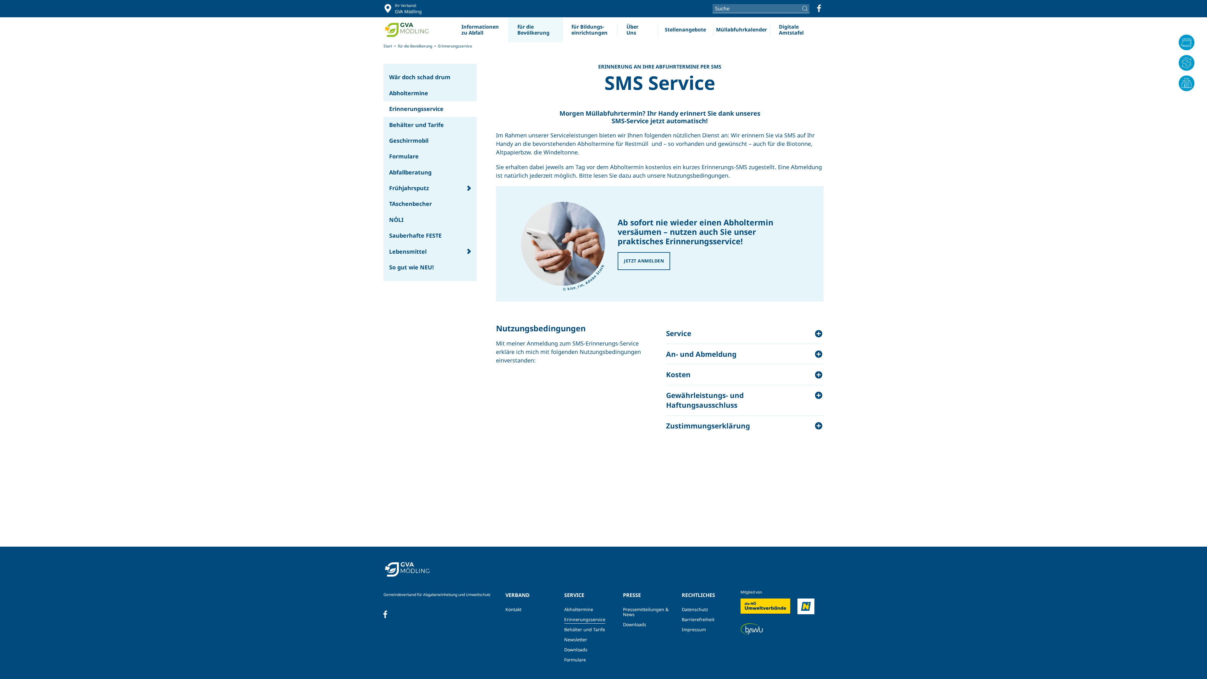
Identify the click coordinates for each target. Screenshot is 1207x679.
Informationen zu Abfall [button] (480, 29)
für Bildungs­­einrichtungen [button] (589, 29)
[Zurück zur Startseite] (409, 29)
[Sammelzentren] (1186, 83)
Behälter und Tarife (584, 629)
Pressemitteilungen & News (646, 611)
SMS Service (659, 82)
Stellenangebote (685, 29)
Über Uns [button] (632, 29)
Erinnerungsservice (584, 619)
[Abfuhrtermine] (1186, 42)
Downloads (575, 650)
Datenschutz (695, 609)
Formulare (575, 660)
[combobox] (761, 8)
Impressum (694, 629)
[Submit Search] (806, 8)
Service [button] (678, 333)
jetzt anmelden (644, 261)
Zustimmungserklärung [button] (708, 426)
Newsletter (575, 640)
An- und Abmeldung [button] (701, 354)
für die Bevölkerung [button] (533, 29)
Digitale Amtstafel (791, 29)
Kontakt (513, 609)
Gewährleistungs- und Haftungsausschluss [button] (705, 400)
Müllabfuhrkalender (741, 29)
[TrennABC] (1186, 63)
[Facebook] (819, 8)
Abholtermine (578, 609)
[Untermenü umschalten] (469, 188)
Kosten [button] (678, 374)
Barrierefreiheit (698, 619)
